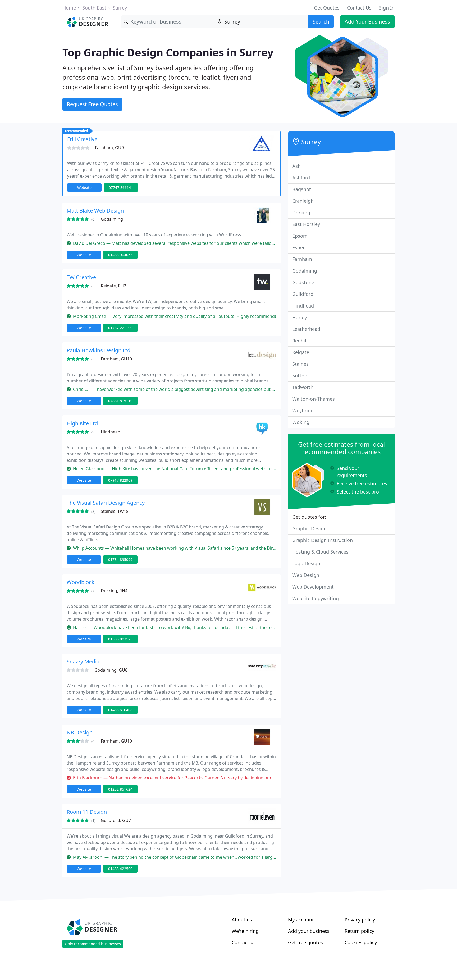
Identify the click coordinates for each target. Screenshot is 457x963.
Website (84, 187)
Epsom (300, 236)
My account (301, 919)
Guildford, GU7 (116, 820)
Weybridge (304, 410)
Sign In (387, 7)
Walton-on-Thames (313, 399)
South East (94, 7)
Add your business (309, 931)
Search (321, 21)
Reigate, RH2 (113, 286)
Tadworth (302, 387)
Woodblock (80, 582)
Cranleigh (303, 201)
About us (242, 919)
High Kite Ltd (82, 423)
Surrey (120, 7)
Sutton (299, 375)
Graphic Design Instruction (322, 540)
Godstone (303, 282)
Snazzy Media (83, 661)
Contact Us (359, 7)
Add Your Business (367, 21)
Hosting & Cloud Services (320, 552)
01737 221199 (120, 327)
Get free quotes (305, 942)
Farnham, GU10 (116, 359)
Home (69, 7)
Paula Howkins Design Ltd (98, 350)
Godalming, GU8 (110, 670)
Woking (300, 422)
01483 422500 (120, 868)
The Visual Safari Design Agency (106, 502)
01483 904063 (120, 254)
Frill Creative (82, 139)
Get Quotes (327, 7)
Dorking (301, 212)
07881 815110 (120, 400)
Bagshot (301, 189)
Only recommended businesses (93, 943)
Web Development (313, 587)
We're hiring (245, 931)
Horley (299, 317)
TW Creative (81, 277)
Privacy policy (360, 919)
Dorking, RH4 (114, 591)
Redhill (300, 340)
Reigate (300, 352)
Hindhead (110, 432)
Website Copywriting (315, 598)
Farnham (302, 259)
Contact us (244, 942)
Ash (296, 166)
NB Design (80, 732)
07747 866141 (121, 187)
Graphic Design (309, 528)
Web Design (305, 575)
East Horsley (306, 224)
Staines (300, 364)
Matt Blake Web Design (95, 210)
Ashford (301, 177)
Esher (298, 247)
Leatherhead (306, 329)
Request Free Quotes (92, 104)
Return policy (359, 931)
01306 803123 (120, 638)
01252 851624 (120, 789)
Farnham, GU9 (109, 148)
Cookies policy (361, 942)
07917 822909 (120, 480)
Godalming (112, 219)
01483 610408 (120, 709)
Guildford (302, 294)
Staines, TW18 (115, 511)
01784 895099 (120, 559)
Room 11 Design (87, 811)
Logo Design (306, 563)
